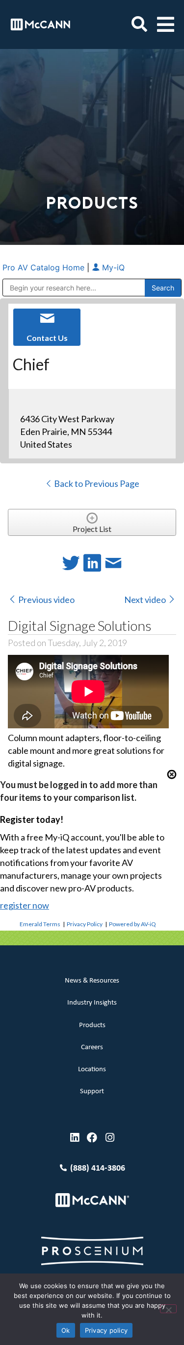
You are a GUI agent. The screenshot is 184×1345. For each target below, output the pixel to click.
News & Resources (92, 981)
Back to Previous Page (96, 483)
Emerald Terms (40, 924)
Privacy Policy (85, 924)
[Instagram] (110, 1137)
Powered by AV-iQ (132, 924)
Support (92, 1091)
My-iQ (112, 267)
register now (24, 905)
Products (92, 1025)
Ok (65, 1330)
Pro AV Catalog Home (44, 267)
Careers (92, 1047)
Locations (92, 1069)
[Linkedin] (74, 1137)
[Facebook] (92, 1137)
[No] (168, 1308)
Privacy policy (106, 1330)
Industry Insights (92, 1003)
